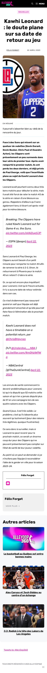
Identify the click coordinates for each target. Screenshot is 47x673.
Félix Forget (13, 50)
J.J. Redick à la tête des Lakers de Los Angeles (23, 632)
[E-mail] (8, 484)
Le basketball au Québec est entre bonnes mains (23, 555)
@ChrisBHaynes (16, 339)
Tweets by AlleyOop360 (16, 650)
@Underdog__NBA (23, 348)
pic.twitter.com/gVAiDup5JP (23, 233)
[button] (32, 4)
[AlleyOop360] (7, 4)
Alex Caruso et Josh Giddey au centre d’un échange (23, 594)
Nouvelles (23, 12)
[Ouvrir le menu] (43, 667)
